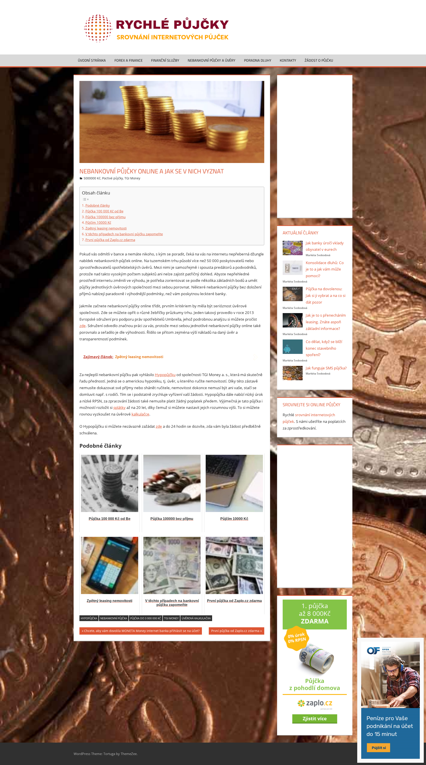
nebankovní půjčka (113, 618)
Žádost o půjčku (319, 60)
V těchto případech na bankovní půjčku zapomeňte (124, 234)
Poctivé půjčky (112, 178)
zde (82, 325)
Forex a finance (128, 60)
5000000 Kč (92, 178)
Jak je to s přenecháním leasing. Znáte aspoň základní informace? (326, 322)
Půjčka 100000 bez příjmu (105, 217)
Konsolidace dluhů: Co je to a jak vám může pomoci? (325, 269)
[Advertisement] (315, 145)
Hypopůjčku (165, 374)
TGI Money (132, 178)
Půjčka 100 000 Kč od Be (104, 211)
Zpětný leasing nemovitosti (106, 228)
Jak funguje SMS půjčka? (326, 368)
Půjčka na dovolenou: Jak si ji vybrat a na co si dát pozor (325, 295)
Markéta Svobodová (318, 255)
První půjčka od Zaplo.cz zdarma (110, 239)
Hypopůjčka (89, 618)
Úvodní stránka (92, 60)
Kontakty (288, 60)
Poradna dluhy (257, 60)
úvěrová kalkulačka (196, 618)
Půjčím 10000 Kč (98, 222)
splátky (119, 407)
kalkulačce (140, 414)
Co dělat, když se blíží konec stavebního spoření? (324, 348)
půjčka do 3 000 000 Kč (145, 618)
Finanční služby (165, 60)
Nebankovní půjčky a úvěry (211, 60)
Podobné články (97, 205)
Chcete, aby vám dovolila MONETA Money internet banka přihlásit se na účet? (141, 632)
